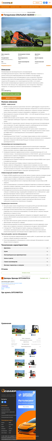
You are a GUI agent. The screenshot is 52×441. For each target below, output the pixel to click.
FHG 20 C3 (33, 366)
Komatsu (11, 424)
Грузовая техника (15, 6)
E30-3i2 (33, 356)
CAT (10, 426)
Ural (10, 432)
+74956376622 (4, 286)
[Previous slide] (4, 34)
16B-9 (34, 335)
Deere (2, 426)
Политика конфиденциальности (9, 437)
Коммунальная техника (7, 417)
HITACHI (3, 428)
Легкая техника (5, 6)
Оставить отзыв (26, 272)
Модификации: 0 (6, 65)
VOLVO (10, 428)
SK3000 (48, 65)
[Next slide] (48, 34)
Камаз (2, 422)
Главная (3, 12)
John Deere (4, 432)
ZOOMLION (4, 430)
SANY (10, 430)
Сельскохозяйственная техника (9, 415)
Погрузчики (23, 12)
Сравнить (39, 15)
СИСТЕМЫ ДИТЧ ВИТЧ (7, 281)
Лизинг (37, 2)
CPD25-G (33, 377)
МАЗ (10, 422)
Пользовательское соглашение (9, 439)
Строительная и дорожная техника (29, 6)
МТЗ (2, 424)
